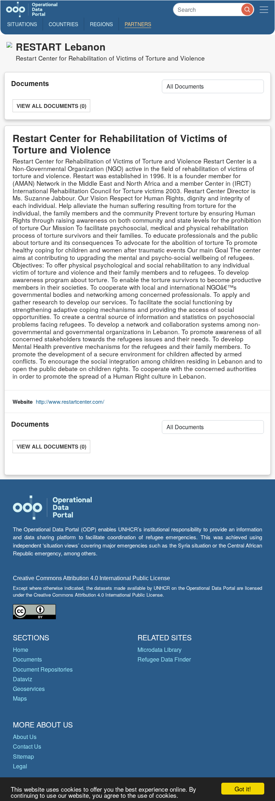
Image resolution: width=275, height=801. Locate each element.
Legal (20, 766)
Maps (20, 698)
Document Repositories (43, 669)
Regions (101, 24)
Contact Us (27, 746)
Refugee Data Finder (164, 659)
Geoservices (29, 688)
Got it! (243, 788)
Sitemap (23, 756)
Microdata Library (160, 649)
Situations (22, 24)
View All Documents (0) (51, 106)
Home (20, 649)
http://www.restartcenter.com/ (70, 401)
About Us (25, 737)
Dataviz (22, 679)
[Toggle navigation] (264, 9)
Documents (27, 659)
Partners (138, 24)
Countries (63, 24)
